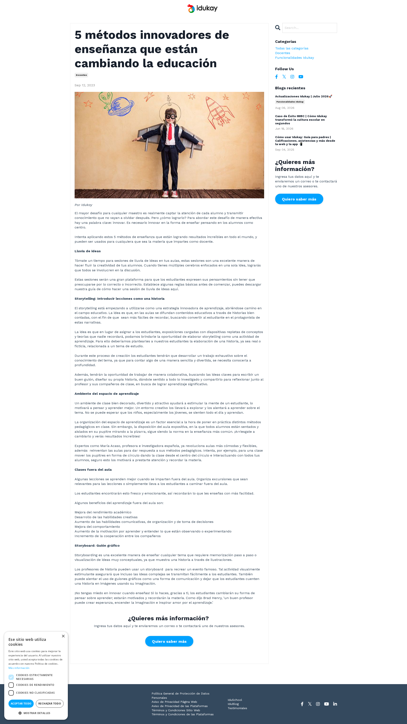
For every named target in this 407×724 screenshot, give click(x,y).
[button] (36, 713)
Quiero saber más (169, 641)
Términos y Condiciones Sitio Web (176, 710)
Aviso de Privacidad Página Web (174, 701)
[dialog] (36, 676)
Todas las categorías (291, 48)
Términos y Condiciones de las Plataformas (183, 714)
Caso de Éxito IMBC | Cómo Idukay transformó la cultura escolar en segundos (301, 119)
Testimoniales (237, 708)
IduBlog (233, 704)
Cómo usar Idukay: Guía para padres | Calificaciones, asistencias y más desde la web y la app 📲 (305, 140)
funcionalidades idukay (294, 58)
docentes (81, 75)
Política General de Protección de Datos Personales (180, 695)
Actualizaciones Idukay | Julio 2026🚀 (303, 96)
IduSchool (235, 700)
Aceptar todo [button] (21, 703)
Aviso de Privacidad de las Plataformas (180, 706)
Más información (18, 668)
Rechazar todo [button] (49, 703)
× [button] (63, 636)
